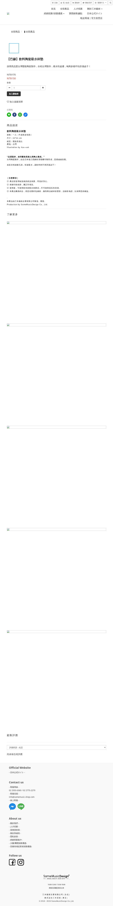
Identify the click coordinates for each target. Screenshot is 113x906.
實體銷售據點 (75, 13)
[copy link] (25, 115)
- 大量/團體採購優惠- (18, 843)
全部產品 (64, 8)
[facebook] (14, 115)
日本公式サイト (94, 13)
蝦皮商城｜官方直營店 (91, 18)
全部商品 (15, 31)
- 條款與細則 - (15, 833)
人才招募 (78, 8)
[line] (9, 115)
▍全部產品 (29, 31)
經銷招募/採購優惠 (53, 13)
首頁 (53, 8)
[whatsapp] (20, 115)
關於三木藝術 (94, 8)
